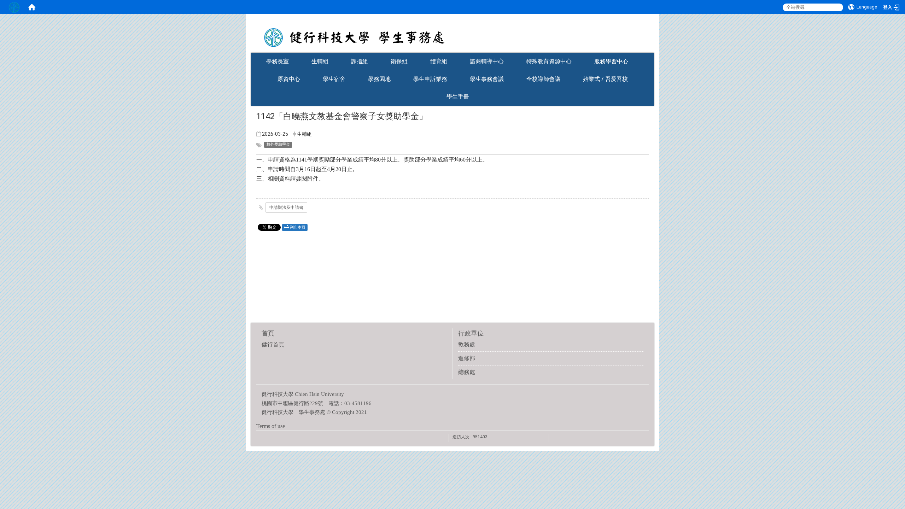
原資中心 (289, 79)
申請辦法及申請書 (286, 207)
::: (650, 50)
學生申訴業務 (430, 79)
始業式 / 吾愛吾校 (605, 79)
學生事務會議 (487, 79)
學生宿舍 (334, 79)
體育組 (438, 61)
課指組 (359, 61)
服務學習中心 (611, 61)
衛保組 (399, 61)
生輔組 (319, 61)
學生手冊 (457, 96)
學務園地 (379, 79)
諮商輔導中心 (487, 61)
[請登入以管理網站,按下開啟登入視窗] (14, 7)
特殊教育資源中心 (549, 61)
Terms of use (270, 426)
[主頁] (452, 32)
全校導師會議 (543, 79)
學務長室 (277, 61)
